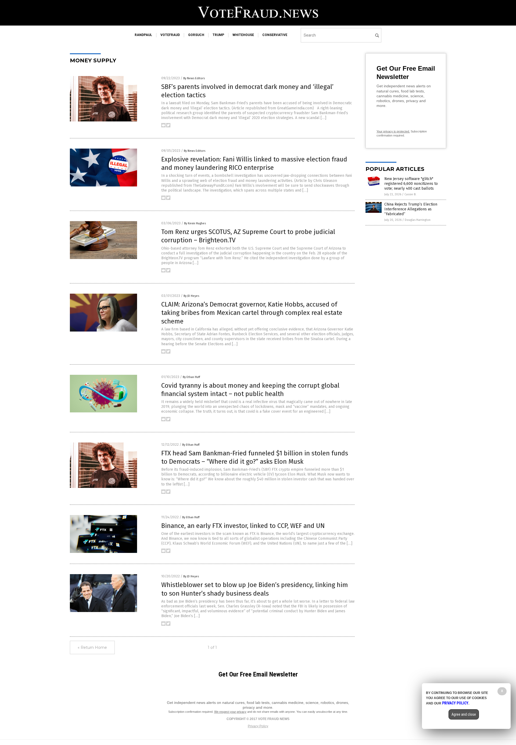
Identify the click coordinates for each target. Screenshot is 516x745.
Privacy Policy (258, 726)
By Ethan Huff (191, 377)
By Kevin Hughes (195, 223)
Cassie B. (410, 194)
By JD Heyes (191, 296)
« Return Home (92, 647)
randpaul (143, 35)
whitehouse (243, 35)
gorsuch (196, 35)
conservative (274, 35)
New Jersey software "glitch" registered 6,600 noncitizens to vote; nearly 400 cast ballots (411, 184)
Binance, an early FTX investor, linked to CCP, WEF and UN (243, 526)
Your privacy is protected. (393, 131)
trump (218, 35)
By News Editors (194, 78)
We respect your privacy (230, 711)
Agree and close (464, 714)
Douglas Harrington (418, 220)
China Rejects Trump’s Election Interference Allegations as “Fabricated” (410, 209)
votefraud (170, 35)
